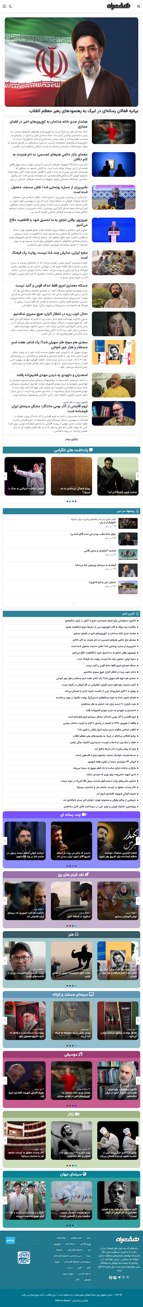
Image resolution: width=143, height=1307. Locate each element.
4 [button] (67, 501)
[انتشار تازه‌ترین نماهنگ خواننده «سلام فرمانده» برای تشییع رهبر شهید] (117, 841)
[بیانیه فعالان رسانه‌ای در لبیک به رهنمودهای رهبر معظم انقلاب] (71, 62)
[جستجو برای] (138, 8)
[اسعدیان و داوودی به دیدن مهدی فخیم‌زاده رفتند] (114, 385)
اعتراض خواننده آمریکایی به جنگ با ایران (72, 490)
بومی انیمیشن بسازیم (126, 916)
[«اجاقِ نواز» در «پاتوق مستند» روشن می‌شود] (117, 1020)
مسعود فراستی (84, 1273)
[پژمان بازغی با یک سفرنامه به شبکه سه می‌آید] (71, 1020)
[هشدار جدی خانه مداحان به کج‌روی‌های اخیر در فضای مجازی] (114, 131)
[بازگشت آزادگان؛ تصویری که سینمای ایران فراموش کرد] (25, 901)
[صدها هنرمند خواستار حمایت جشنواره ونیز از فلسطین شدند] (71, 1200)
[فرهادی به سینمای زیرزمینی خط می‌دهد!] (128, 570)
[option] (117, 476)
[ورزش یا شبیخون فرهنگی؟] (25, 476)
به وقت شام (70, 1243)
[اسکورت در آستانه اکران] (71, 901)
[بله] (115, 1278)
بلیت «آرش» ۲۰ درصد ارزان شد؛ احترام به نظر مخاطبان (74, 1154)
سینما (88, 1255)
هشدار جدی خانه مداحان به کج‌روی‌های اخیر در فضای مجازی (49, 124)
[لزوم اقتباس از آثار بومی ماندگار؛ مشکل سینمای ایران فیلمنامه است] (114, 413)
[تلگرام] (119, 1277)
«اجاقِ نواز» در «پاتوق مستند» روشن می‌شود (119, 1034)
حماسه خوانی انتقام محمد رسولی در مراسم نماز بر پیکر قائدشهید (25, 854)
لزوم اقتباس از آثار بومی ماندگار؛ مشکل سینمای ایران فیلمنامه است (50, 409)
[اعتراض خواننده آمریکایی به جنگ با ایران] (71, 476)
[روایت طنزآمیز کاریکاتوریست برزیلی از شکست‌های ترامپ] (25, 960)
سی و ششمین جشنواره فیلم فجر (67, 1255)
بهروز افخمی (85, 1243)
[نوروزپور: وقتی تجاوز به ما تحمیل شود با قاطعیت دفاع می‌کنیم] (114, 230)
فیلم (89, 1267)
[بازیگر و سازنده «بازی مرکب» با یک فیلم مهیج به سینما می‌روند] (25, 1200)
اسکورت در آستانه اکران (78, 916)
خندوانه (59, 1249)
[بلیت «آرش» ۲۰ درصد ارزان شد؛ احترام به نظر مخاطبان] (71, 1140)
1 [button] (75, 501)
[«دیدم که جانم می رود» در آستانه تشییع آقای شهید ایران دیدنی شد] (71, 841)
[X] (127, 1277)
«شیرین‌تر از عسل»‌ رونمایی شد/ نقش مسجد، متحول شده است (49, 190)
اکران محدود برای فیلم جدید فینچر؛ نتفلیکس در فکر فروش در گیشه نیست (119, 1212)
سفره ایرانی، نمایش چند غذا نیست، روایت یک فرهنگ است (50, 255)
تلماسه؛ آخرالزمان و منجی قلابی (100, 551)
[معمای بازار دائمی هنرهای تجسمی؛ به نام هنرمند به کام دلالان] (114, 164)
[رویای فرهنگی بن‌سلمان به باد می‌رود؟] (117, 476)
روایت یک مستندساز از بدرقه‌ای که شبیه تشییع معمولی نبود (27, 1034)
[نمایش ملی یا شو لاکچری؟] (128, 587)
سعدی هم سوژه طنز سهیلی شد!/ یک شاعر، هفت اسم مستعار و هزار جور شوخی (50, 345)
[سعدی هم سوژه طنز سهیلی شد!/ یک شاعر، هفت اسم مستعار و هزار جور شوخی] (114, 352)
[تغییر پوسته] (10, 8)
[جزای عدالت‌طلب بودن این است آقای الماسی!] (128, 539)
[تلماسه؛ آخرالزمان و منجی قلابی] (128, 554)
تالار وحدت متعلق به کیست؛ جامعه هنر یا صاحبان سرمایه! (26, 1154)
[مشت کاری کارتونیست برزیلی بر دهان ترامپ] (71, 960)
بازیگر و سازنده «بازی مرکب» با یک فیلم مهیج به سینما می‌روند (27, 1214)
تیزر (89, 1249)
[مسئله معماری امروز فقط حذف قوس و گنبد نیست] (114, 295)
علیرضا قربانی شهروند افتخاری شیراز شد (26, 1094)
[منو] (4, 8)
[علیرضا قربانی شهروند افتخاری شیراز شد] (25, 1080)
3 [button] (70, 501)
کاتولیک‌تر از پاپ (108, 522)
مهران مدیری (68, 1273)
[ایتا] (111, 1278)
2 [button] (73, 501)
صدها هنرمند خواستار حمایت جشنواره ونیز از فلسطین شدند (75, 1214)
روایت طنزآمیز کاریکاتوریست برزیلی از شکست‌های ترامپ (26, 974)
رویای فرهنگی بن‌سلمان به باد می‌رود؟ (122, 490)
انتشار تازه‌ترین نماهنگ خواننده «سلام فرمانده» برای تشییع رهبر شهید (118, 854)
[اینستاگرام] (123, 1277)
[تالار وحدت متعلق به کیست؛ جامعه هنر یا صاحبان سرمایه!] (25, 1140)
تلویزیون (57, 1243)
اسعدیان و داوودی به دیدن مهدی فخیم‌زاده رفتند (52, 375)
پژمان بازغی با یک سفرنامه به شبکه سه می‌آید (72, 1034)
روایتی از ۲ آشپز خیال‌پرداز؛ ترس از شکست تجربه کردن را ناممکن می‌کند (118, 1154)
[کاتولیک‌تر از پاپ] (128, 523)
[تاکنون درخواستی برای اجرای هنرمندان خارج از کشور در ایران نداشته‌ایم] (117, 1080)
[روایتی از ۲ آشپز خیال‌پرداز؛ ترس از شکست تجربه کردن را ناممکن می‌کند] (117, 1140)
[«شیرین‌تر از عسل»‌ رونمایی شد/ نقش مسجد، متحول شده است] (114, 197)
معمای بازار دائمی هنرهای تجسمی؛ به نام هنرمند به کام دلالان (50, 157)
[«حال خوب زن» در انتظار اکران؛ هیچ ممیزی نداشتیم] (114, 324)
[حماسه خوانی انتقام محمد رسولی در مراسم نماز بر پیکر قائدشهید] (25, 841)
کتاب (77, 1279)
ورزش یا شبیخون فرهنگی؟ (30, 492)
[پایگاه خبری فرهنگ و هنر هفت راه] (119, 6)
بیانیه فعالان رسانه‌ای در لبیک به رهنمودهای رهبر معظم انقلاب (83, 111)
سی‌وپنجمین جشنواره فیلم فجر (77, 1261)
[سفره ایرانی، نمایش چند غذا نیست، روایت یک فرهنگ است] (114, 262)
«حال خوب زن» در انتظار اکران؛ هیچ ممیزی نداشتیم (51, 314)
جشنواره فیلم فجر (75, 1249)
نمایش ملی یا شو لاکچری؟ (102, 582)
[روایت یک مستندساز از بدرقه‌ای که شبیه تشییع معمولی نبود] (25, 1020)
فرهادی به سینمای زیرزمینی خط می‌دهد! (95, 565)
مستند (70, 1267)
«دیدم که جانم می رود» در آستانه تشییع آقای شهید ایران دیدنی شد (73, 854)
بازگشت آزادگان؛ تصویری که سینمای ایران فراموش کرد (25, 914)
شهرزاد (56, 1261)
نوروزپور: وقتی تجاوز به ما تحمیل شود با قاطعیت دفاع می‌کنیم (49, 222)
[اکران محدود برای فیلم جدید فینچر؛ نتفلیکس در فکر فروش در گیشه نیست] (117, 1200)
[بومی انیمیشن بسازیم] (117, 901)
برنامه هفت (61, 1238)
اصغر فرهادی (76, 1238)
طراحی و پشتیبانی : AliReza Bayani (71, 1300)
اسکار (89, 1238)
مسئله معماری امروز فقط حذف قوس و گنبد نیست (52, 285)
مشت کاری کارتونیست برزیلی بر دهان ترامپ (71, 974)
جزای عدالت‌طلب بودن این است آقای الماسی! (93, 534)
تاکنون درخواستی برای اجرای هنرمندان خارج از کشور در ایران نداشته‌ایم (121, 1093)
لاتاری (79, 1267)
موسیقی (87, 1279)
